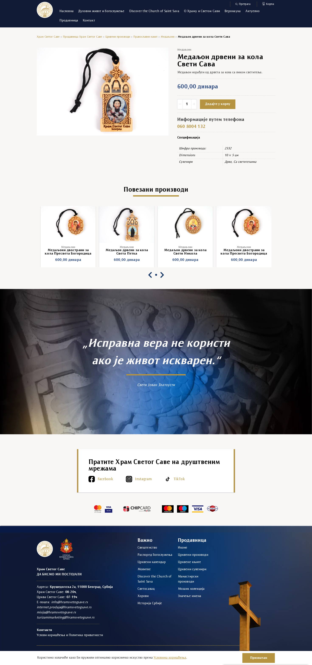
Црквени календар (152, 562)
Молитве (144, 569)
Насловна (66, 11)
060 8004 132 (191, 127)
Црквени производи (117, 36)
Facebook (105, 479)
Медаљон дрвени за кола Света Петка (68, 252)
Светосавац (146, 589)
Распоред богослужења (155, 555)
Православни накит (145, 36)
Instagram (143, 479)
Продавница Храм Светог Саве (82, 36)
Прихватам (258, 658)
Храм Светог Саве (48, 36)
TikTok (179, 479)
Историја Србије (150, 603)
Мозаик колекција (191, 589)
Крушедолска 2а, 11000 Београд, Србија (81, 587)
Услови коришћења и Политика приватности (70, 635)
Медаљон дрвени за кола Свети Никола (126, 252)
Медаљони (167, 36)
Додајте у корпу (217, 104)
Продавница (68, 20)
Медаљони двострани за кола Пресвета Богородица (185, 252)
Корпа (268, 4)
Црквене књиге (189, 562)
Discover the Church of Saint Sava (154, 11)
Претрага (244, 4)
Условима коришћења (170, 657)
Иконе (182, 547)
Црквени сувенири (192, 569)
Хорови (143, 596)
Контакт (89, 20)
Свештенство (147, 547)
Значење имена (189, 596)
